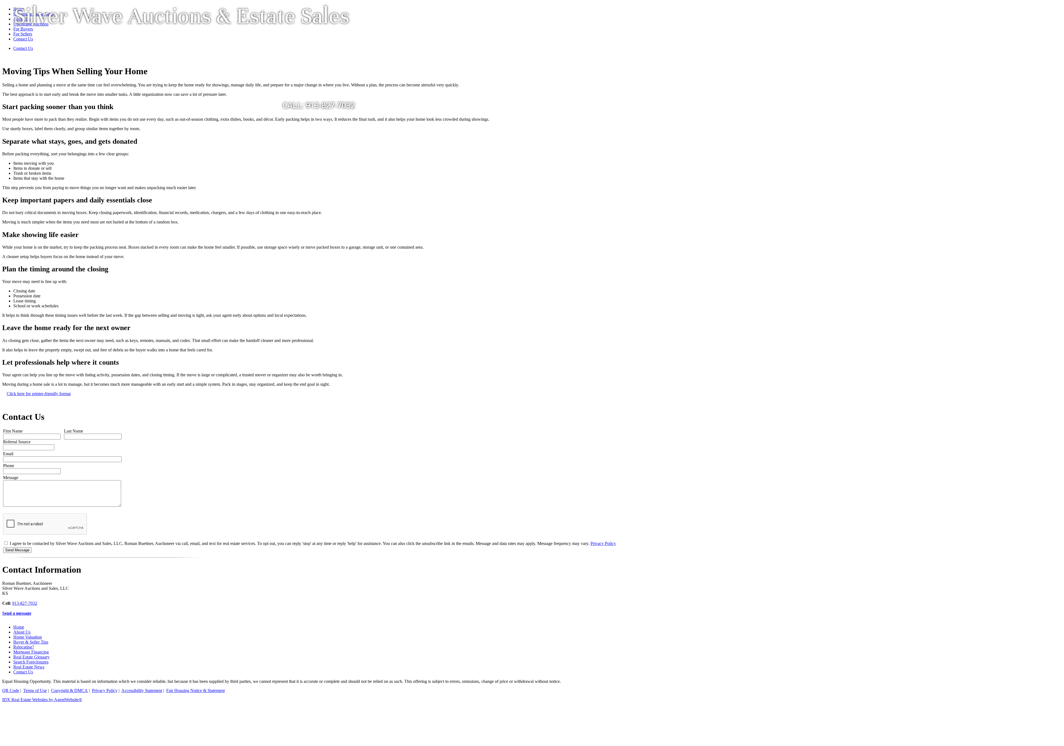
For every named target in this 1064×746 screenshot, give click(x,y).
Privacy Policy (603, 543)
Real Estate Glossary (31, 657)
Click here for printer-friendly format (39, 393)
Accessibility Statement (141, 690)
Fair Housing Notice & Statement (195, 690)
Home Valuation (27, 637)
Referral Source (16, 441)
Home (18, 627)
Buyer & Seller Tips (30, 642)
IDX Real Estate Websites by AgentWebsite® (42, 699)
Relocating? (23, 647)
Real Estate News (28, 667)
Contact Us (23, 672)
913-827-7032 (24, 603)
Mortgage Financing (31, 652)
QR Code (10, 690)
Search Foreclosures (30, 662)
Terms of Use (35, 690)
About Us (21, 632)
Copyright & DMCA (69, 690)
